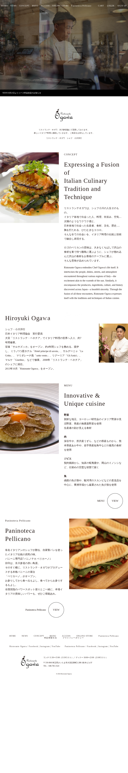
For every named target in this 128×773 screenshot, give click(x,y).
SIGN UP (122, 6)
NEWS (13, 6)
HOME (4, 6)
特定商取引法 (50, 638)
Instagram (45, 646)
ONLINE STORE (60, 6)
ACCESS (45, 6)
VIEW (115, 501)
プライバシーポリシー (73, 638)
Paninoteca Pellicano (81, 6)
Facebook (33, 646)
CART (101, 6)
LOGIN (110, 6)
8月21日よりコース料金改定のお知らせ (24, 93)
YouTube (56, 646)
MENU (35, 6)
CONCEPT (24, 6)
